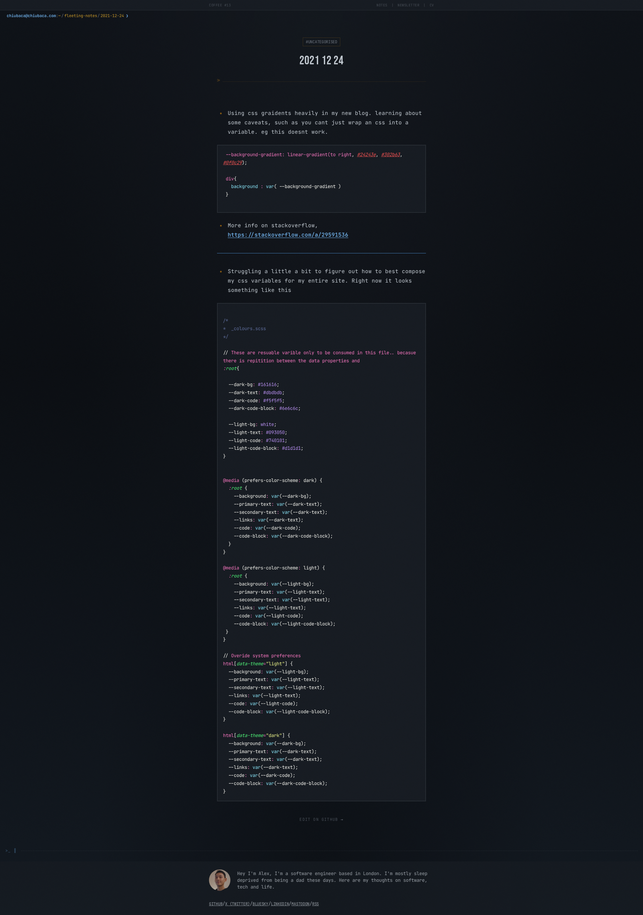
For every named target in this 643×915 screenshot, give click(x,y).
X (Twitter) (237, 904)
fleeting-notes (80, 15)
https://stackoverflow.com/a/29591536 (288, 234)
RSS (315, 904)
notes (381, 5)
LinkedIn (280, 904)
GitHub (215, 904)
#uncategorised (321, 42)
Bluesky (260, 904)
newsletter (408, 5)
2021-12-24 (112, 15)
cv (432, 5)
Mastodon (300, 904)
